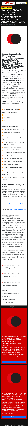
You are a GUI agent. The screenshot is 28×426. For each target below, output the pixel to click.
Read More (14, 362)
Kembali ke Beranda (6, 7)
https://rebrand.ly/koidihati (18, 209)
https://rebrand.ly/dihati (15, 204)
